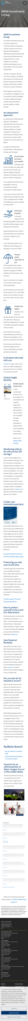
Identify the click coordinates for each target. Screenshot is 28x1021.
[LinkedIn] (3, 938)
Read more (14, 634)
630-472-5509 (7, 967)
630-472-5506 (7, 975)
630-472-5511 (7, 953)
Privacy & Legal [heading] (19, 984)
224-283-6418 (6, 961)
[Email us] (1, 928)
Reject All (14, 1008)
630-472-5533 (7, 944)
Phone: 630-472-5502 (5, 925)
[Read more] (5, 829)
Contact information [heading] (6, 922)
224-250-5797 (6, 954)
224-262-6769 (6, 969)
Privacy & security (18, 986)
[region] (14, 1004)
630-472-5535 (7, 935)
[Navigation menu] (25, 3)
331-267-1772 (6, 937)
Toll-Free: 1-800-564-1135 (6, 926)
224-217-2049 (6, 945)
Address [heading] (3, 984)
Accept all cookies (14, 1013)
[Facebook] (3, 928)
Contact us (7, 364)
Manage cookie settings (14, 1017)
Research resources (5, 842)
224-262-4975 (6, 976)
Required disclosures (5, 841)
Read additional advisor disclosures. (9, 887)
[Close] (25, 988)
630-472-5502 (7, 960)
